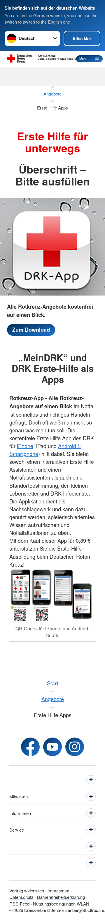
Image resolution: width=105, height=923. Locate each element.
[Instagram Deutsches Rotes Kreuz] (74, 747)
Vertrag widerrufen (26, 890)
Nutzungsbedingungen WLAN (61, 904)
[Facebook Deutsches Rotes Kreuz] (30, 747)
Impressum (58, 890)
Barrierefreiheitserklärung (61, 897)
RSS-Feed (19, 904)
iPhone (25, 446)
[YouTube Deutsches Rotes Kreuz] (52, 747)
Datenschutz (21, 897)
